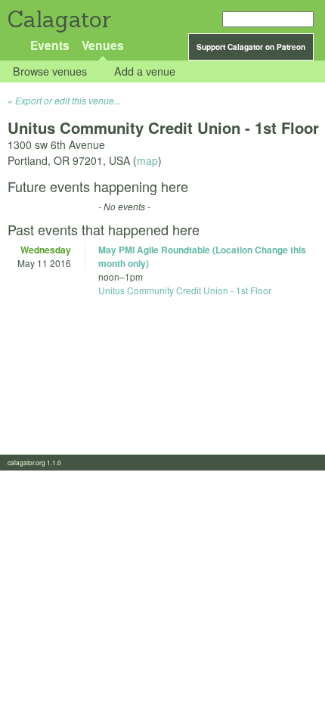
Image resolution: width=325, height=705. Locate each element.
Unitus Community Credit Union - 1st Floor (184, 290)
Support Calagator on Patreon (251, 47)
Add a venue (144, 71)
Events (50, 45)
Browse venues (50, 71)
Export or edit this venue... (68, 100)
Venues (103, 45)
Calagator (59, 19)
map (147, 160)
